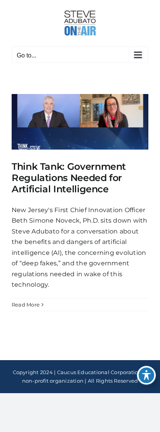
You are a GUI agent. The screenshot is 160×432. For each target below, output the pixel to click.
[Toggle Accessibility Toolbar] (146, 375)
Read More (26, 304)
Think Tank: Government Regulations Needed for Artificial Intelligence (69, 178)
